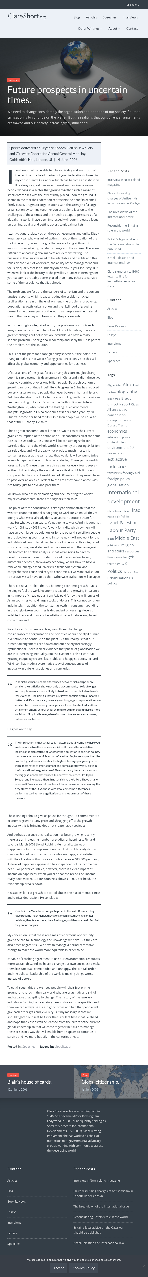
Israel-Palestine (122, 522)
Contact (132, 28)
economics (117, 431)
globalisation (63, 1047)
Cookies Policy (84, 1268)
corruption (114, 420)
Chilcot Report (118, 404)
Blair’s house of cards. (29, 1082)
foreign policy (118, 478)
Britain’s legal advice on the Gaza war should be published (123, 244)
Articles (91, 17)
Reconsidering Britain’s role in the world (100, 1217)
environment (118, 447)
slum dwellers (120, 557)
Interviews (130, 17)
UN (124, 572)
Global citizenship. (100, 1082)
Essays (111, 335)
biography (126, 392)
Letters (112, 352)
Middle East (127, 538)
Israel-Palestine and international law (98, 1243)
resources (132, 551)
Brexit (126, 398)
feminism (114, 473)
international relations (119, 511)
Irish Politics (122, 516)
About (112, 28)
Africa (128, 384)
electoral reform (117, 442)
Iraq (136, 510)
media (110, 538)
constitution (116, 415)
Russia (110, 557)
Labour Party (121, 530)
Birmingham (114, 398)
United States (133, 572)
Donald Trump (117, 425)
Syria (131, 557)
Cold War (123, 410)
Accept (59, 1268)
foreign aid (131, 473)
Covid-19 (127, 420)
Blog (76, 17)
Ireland (110, 517)
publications (114, 545)
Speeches (110, 17)
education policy (118, 437)
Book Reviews (116, 326)
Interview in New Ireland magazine (96, 1181)
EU (132, 447)
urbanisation (118, 578)
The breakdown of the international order (101, 1206)
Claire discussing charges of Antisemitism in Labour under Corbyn (123, 198)
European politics (115, 453)
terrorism (114, 564)
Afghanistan (114, 385)
